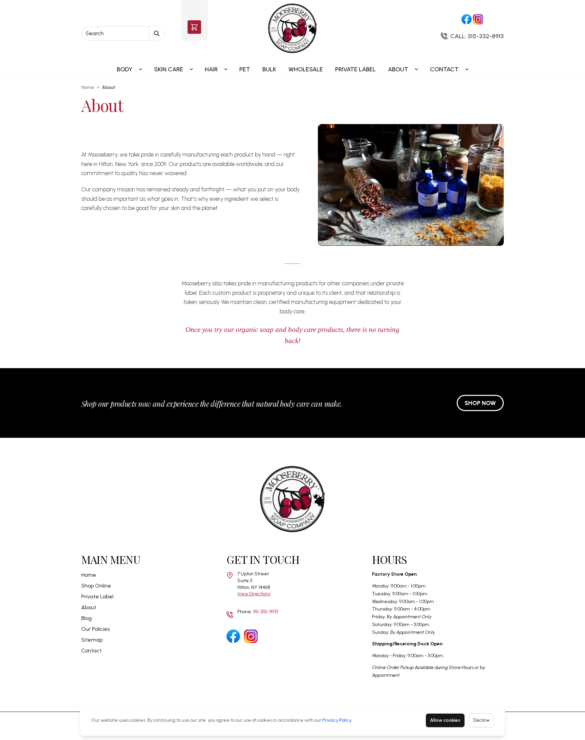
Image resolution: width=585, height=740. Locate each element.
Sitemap (92, 640)
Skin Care (168, 69)
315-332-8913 (265, 612)
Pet (244, 69)
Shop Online (96, 585)
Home (87, 87)
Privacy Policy (336, 720)
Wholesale (305, 69)
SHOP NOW (480, 403)
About (398, 69)
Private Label (355, 69)
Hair (211, 69)
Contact (444, 69)
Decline (481, 720)
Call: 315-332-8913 (477, 36)
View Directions (253, 594)
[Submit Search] (157, 33)
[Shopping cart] (194, 27)
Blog (86, 618)
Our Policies (95, 629)
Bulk (269, 69)
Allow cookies (445, 720)
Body (124, 69)
